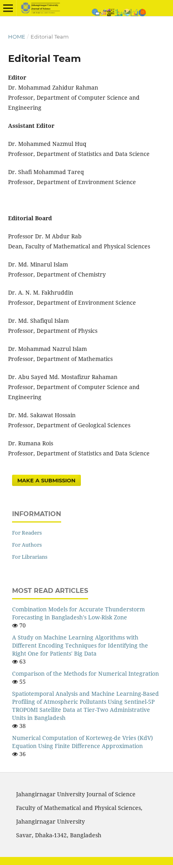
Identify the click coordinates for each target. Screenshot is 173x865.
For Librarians (29, 556)
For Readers (27, 532)
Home (16, 36)
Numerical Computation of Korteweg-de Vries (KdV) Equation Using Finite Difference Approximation (82, 742)
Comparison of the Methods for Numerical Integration (85, 673)
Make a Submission (46, 480)
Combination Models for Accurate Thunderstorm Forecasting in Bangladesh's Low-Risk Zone (78, 613)
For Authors (27, 544)
